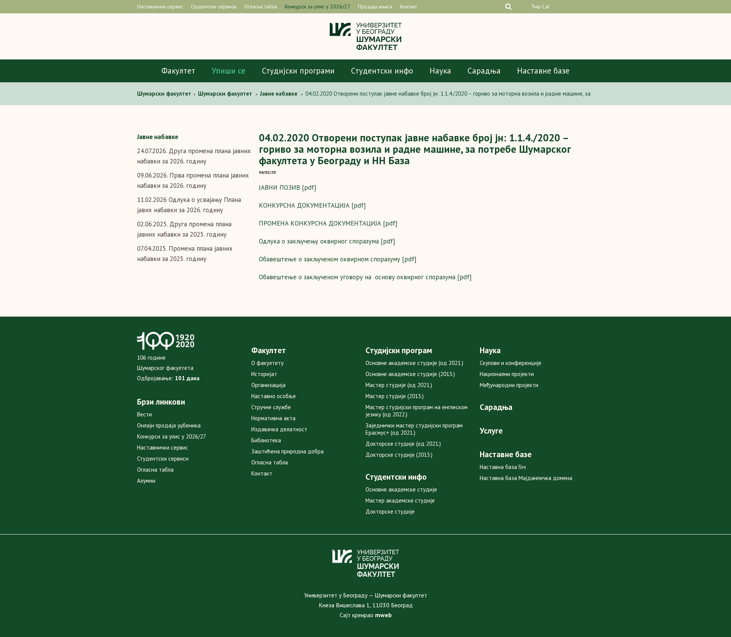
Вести (144, 414)
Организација (268, 385)
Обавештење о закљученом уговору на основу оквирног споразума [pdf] (365, 277)
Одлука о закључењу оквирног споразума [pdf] (327, 241)
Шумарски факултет (165, 93)
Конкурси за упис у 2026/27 (317, 6)
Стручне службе (271, 407)
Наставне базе (543, 71)
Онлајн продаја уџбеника (169, 425)
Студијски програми (298, 71)
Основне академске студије (401, 489)
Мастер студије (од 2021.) (399, 385)
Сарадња (484, 71)
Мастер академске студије (400, 500)
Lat (546, 6)
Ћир (536, 6)
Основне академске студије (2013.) (410, 374)
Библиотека (266, 440)
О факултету (267, 363)
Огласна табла (260, 6)
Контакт (408, 6)
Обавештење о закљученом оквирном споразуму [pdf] (338, 259)
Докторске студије (390, 511)
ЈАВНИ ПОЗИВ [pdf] (287, 187)
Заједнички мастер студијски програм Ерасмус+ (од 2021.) (414, 429)
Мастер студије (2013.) (395, 396)
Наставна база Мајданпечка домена (526, 478)
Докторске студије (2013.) (399, 454)
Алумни (146, 480)
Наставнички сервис (160, 6)
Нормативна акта (273, 418)
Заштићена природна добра (287, 451)
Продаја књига (375, 6)
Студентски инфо (382, 71)
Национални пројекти (507, 374)
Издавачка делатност (279, 429)
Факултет (178, 71)
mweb (383, 615)
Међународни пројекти (509, 385)
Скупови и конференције (510, 363)
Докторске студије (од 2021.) (403, 443)
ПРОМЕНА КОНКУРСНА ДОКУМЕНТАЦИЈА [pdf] (328, 223)
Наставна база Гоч (503, 467)
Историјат (264, 374)
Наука (440, 71)
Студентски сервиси (213, 6)
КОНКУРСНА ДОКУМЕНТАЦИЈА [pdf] (312, 205)
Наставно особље (273, 396)
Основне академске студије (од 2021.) (414, 363)
